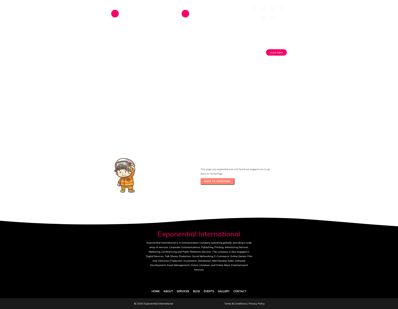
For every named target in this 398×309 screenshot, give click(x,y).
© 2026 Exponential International (153, 303)
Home (169, 110)
